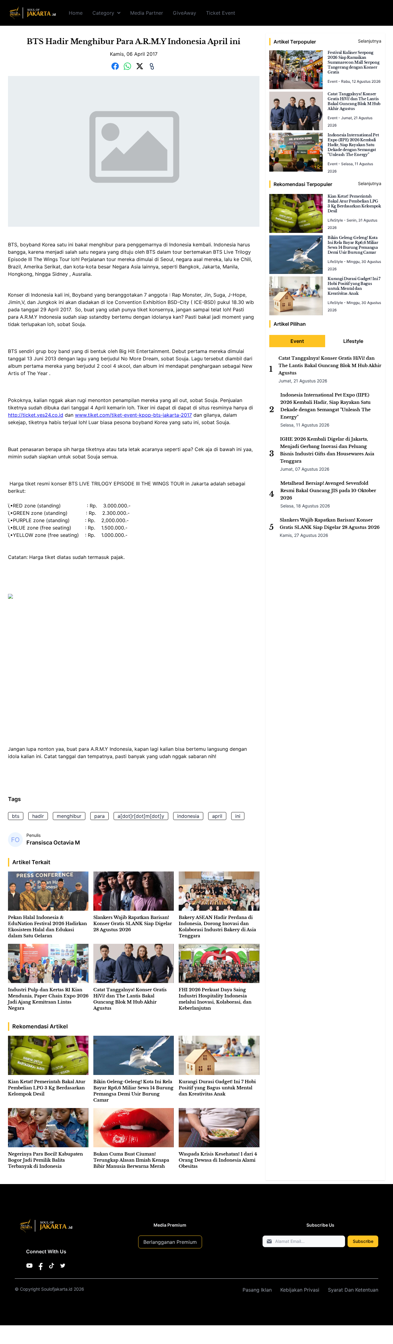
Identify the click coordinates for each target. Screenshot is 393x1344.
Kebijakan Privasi (299, 1290)
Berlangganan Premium (170, 1242)
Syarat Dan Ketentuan (353, 1290)
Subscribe (363, 1241)
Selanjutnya (369, 41)
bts (15, 816)
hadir (38, 816)
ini (237, 816)
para (99, 816)
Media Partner (146, 13)
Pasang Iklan (257, 1290)
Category (103, 13)
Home (76, 13)
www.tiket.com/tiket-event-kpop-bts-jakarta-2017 (133, 415)
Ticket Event (220, 13)
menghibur (69, 816)
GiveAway (184, 13)
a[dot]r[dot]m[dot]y (141, 816)
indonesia (188, 816)
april (217, 816)
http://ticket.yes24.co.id (35, 415)
